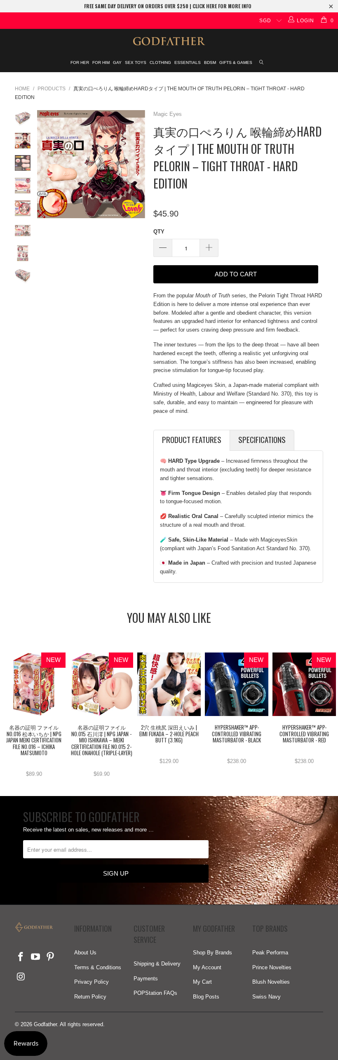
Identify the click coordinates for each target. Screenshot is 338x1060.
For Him (101, 62)
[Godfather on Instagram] (21, 977)
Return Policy (90, 997)
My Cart (202, 982)
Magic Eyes (167, 114)
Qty (158, 231)
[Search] (262, 63)
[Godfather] (169, 41)
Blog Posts (206, 997)
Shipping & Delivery (157, 964)
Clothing (160, 62)
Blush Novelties (271, 982)
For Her (79, 62)
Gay (117, 62)
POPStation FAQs (155, 993)
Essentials (187, 62)
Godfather (45, 1024)
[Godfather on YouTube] (36, 957)
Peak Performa (270, 952)
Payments (146, 978)
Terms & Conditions (97, 967)
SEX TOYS (135, 62)
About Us (85, 952)
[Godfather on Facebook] (21, 957)
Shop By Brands (212, 952)
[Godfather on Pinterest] (50, 957)
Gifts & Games (235, 62)
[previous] (45, 164)
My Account (207, 967)
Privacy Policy (91, 982)
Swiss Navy (266, 997)
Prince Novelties (271, 967)
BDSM (210, 62)
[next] (137, 164)
